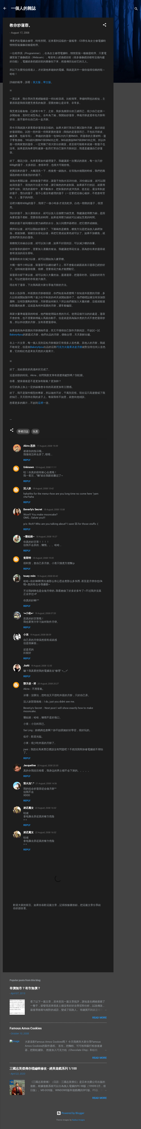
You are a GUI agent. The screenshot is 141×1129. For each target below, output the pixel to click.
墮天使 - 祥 (29, 683)
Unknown (28, 467)
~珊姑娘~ (29, 536)
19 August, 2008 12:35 (41, 665)
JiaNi (26, 665)
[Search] (136, 9)
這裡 (40, 402)
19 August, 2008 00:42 (47, 576)
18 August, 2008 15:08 (54, 509)
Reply (26, 460)
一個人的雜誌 (23, 8)
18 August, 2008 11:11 (45, 467)
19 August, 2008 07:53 (45, 613)
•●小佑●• (28, 613)
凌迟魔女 (28, 807)
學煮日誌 (23, 431)
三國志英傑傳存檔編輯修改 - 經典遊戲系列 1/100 (43, 1068)
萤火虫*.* (28, 783)
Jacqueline (29, 765)
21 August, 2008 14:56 (46, 783)
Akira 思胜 (29, 445)
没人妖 (27, 488)
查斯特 (27, 557)
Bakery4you (16, 334)
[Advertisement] (127, 69)
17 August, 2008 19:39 (47, 446)
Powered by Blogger (72, 1113)
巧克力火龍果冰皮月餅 (69, 347)
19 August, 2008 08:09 (40, 634)
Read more (99, 1017)
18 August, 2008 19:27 (46, 536)
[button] (104, 25)
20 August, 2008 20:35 (47, 765)
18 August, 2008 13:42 (43, 488)
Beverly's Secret (32, 509)
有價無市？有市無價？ (25, 988)
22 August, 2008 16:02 (45, 808)
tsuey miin (29, 576)
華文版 (47, 82)
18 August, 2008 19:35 (43, 558)
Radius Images (78, 1120)
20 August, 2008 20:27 (48, 683)
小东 (26, 634)
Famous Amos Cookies (26, 1028)
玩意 (35, 431)
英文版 (37, 82)
